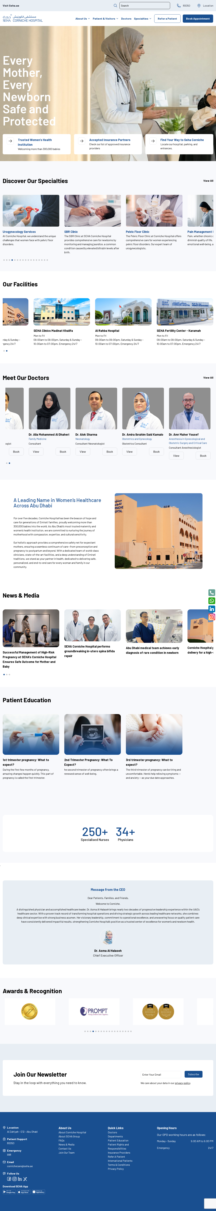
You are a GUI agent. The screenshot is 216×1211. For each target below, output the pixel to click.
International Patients (120, 1160)
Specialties (141, 18)
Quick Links (116, 1128)
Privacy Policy (116, 1168)
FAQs (61, 1140)
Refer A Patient (116, 1156)
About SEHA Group (69, 1136)
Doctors (126, 18)
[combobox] (144, 5)
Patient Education (118, 1140)
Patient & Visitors (104, 18)
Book (39, 451)
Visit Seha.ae (11, 5)
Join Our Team (67, 1152)
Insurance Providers (119, 1152)
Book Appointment (198, 18)
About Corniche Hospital (72, 1132)
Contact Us (65, 1148)
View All (208, 180)
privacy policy (182, 1083)
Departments (115, 1136)
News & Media (66, 1144)
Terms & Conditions (119, 1164)
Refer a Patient (167, 18)
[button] (4, 260)
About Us (81, 18)
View (13, 451)
